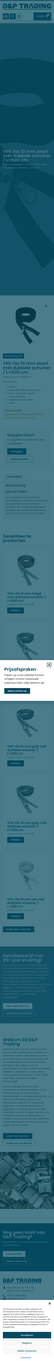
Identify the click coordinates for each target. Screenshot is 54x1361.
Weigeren (27, 1343)
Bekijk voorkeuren (27, 1350)
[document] (27, 680)
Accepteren (27, 1335)
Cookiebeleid (25, 1357)
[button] (49, 1303)
